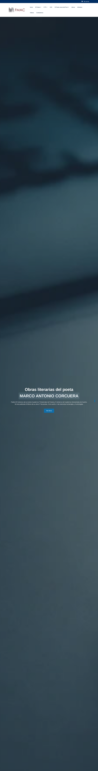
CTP (45, 7)
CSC (51, 7)
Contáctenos (39, 12)
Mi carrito (86, 1)
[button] (94, 398)
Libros (73, 7)
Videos (32, 12)
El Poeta (37, 7)
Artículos (79, 7)
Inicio (31, 7)
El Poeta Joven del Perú (61, 7)
